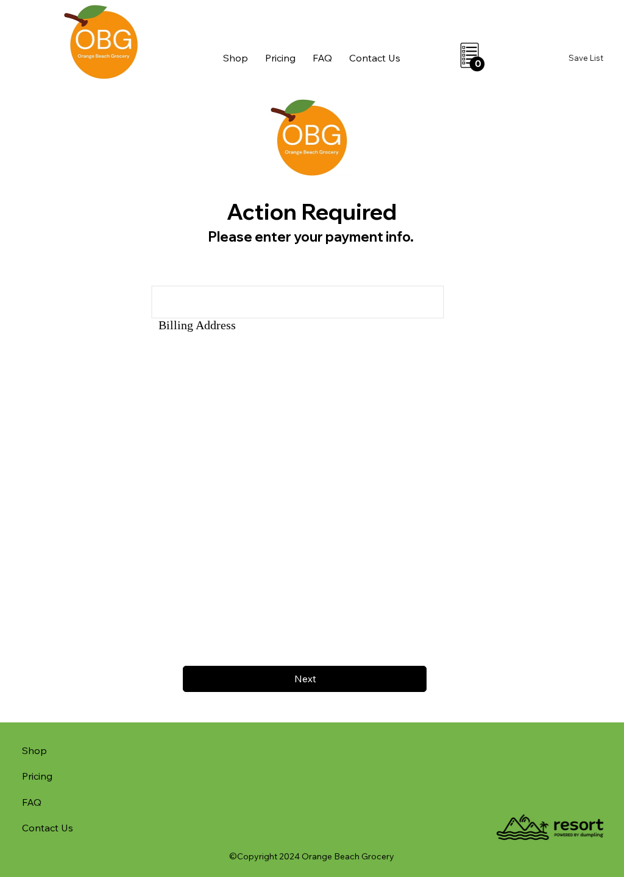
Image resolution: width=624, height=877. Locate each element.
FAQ (31, 802)
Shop (34, 750)
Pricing (37, 776)
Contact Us (47, 828)
